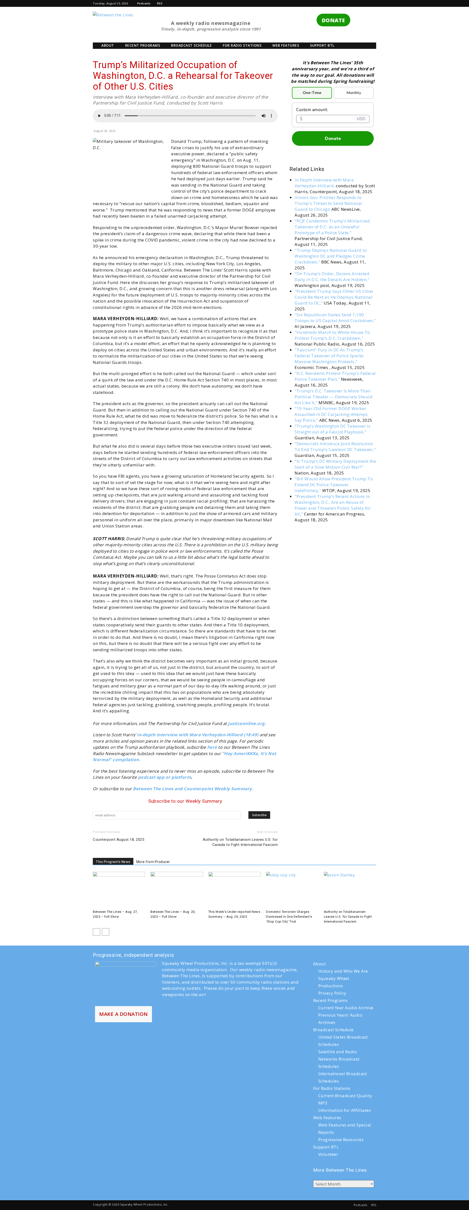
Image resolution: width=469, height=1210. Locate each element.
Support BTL (322, 45)
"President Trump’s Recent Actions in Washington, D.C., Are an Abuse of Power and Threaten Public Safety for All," (333, 505)
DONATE (333, 20)
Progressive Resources (341, 1139)
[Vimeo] (356, 3)
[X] (348, 3)
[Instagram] (331, 3)
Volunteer (328, 1154)
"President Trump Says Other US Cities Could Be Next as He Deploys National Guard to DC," (334, 297)
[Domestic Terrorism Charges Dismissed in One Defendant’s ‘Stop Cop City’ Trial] (292, 890)
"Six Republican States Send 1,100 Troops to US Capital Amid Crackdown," (335, 317)
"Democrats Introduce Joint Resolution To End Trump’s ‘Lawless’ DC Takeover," (335, 446)
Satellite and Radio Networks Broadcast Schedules (339, 1059)
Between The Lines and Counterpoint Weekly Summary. (194, 788)
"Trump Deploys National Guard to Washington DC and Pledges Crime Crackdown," (331, 256)
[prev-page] (96, 932)
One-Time (312, 92)
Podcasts (143, 3)
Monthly (354, 92)
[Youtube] (364, 3)
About (107, 45)
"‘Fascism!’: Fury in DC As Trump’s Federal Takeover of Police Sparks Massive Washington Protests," (329, 355)
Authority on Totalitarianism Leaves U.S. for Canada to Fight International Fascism (240, 842)
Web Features (285, 45)
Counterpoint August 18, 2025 (118, 839)
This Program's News (113, 862)
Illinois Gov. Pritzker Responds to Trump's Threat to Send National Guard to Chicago (328, 203)
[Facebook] (323, 3)
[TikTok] (339, 3)
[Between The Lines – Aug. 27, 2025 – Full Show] (119, 890)
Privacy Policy (332, 993)
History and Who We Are (343, 971)
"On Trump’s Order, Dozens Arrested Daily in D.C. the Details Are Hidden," (332, 276)
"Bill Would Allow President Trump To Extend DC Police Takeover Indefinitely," (334, 484)
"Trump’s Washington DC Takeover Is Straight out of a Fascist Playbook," (332, 429)
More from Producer (153, 862)
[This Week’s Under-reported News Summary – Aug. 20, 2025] (234, 890)
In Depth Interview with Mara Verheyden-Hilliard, (324, 183)
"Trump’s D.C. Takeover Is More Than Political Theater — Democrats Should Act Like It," (334, 396)
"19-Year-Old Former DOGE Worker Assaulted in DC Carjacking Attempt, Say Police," (332, 414)
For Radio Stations (242, 45)
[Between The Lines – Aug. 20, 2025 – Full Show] (176, 890)
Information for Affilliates (344, 1110)
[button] (316, 3)
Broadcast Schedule (191, 45)
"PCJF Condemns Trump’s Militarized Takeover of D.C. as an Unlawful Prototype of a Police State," (332, 226)
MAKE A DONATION (123, 1013)
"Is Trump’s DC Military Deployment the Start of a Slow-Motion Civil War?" (335, 464)
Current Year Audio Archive (345, 1007)
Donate (333, 138)
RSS (160, 3)
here (212, 747)
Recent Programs (142, 45)
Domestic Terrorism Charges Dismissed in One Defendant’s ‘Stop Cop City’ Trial (289, 916)
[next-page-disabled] (105, 932)
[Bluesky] (372, 3)
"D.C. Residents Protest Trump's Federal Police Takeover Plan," (335, 376)
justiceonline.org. (247, 723)
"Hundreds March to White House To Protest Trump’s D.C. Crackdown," (332, 335)
